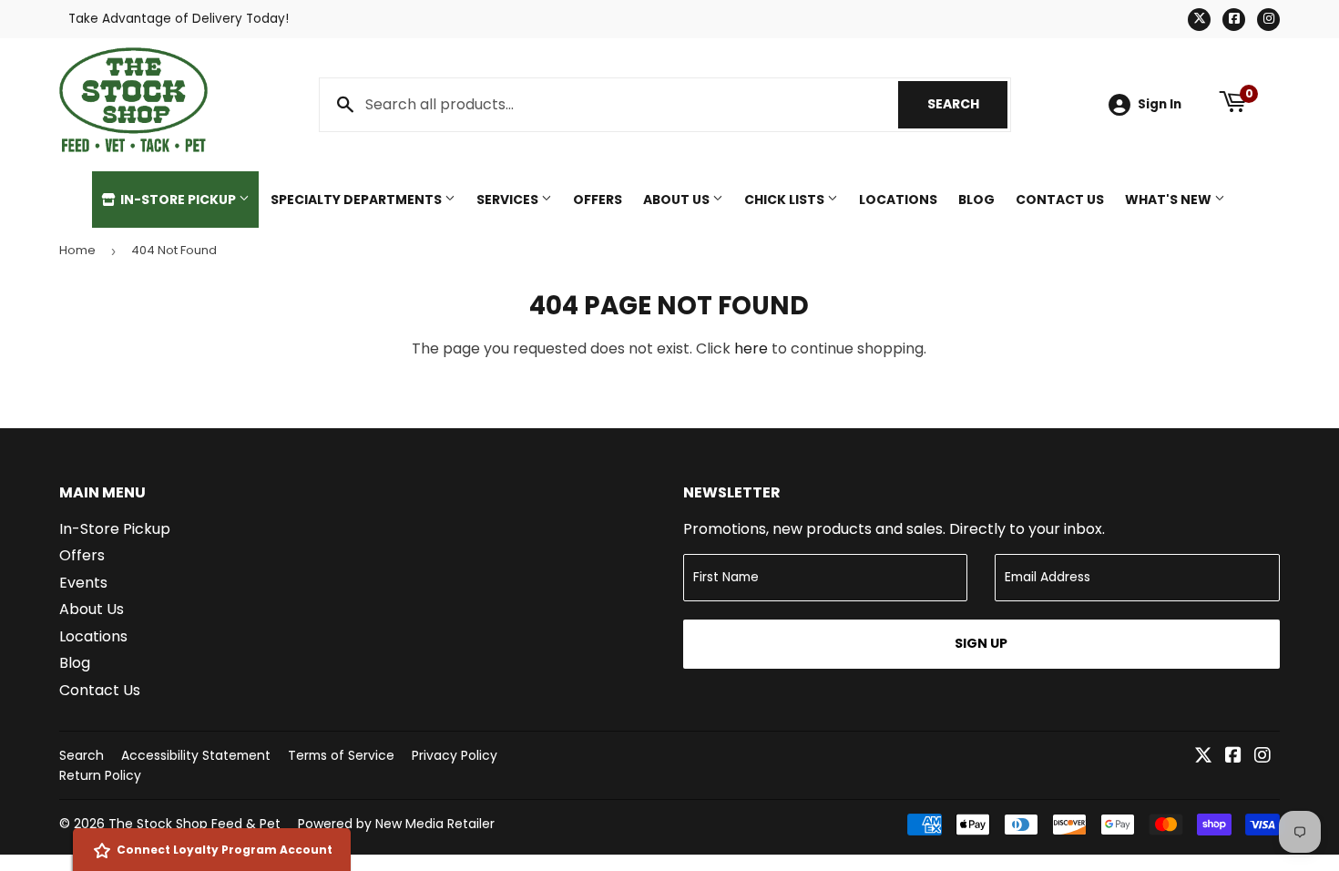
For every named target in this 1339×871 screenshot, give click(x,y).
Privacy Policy (454, 755)
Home (77, 250)
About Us (677, 199)
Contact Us (1060, 199)
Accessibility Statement (196, 755)
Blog (976, 199)
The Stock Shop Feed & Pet (194, 824)
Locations (898, 199)
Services (508, 199)
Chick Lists (785, 199)
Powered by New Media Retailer (396, 824)
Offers (597, 199)
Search (967, 104)
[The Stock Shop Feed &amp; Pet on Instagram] (1262, 756)
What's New (1169, 199)
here (751, 348)
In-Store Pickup (178, 199)
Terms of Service (341, 755)
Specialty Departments (358, 199)
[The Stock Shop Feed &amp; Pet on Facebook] (1233, 756)
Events (83, 582)
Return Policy (100, 775)
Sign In (1159, 104)
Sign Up (981, 643)
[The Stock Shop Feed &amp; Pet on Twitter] (1203, 756)
